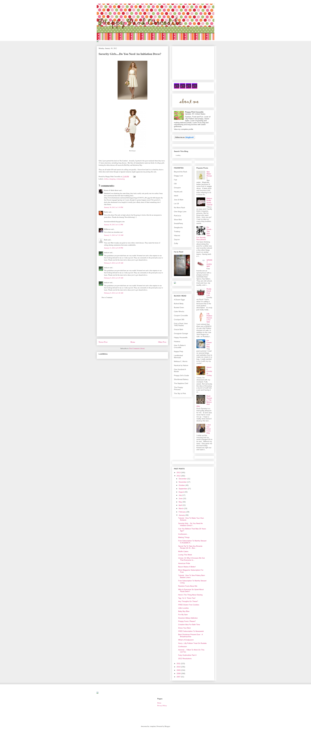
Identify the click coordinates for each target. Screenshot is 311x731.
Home (132, 342)
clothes (106, 179)
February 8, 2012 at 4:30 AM (113, 293)
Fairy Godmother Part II (187, 655)
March (181, 508)
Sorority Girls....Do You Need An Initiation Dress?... (190, 524)
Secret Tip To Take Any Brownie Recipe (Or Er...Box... (190, 547)
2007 (179, 677)
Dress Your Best (184, 628)
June (180, 498)
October (182, 485)
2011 (178, 663)
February (182, 512)
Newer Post (103, 342)
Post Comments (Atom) (137, 348)
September (183, 489)
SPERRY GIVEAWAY (209, 263)
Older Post (162, 342)
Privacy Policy (162, 705)
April (180, 505)
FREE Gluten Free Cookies (188, 605)
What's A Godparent (186, 640)
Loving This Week (185, 555)
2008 (179, 673)
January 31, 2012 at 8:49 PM (113, 248)
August (181, 492)
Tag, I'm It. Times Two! (186, 598)
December (183, 479)
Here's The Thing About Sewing (190, 595)
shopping (112, 179)
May (180, 502)
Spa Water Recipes (209, 175)
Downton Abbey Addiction (188, 618)
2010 (179, 667)
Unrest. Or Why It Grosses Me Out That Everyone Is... (191, 559)
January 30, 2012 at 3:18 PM (113, 207)
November (183, 482)
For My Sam (183, 615)
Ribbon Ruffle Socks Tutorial (209, 201)
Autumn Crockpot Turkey (209, 371)
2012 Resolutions (185, 658)
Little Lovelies (183, 608)
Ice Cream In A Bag (209, 343)
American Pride (184, 563)
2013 (179, 472)
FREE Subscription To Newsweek (191, 631)
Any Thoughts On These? (188, 601)
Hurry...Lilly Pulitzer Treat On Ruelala (192, 643)
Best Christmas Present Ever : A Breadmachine (190, 635)
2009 (179, 670)
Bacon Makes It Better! (187, 567)
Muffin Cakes (183, 551)
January (182, 515)
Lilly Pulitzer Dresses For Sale (209, 318)
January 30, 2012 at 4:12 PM (113, 224)
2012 (179, 476)
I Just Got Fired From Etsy (209, 429)
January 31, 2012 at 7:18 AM (113, 235)
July (180, 495)
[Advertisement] (132, 319)
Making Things (184, 537)
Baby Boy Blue (183, 611)
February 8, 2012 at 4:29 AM (113, 263)
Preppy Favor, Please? (187, 621)
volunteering (120, 179)
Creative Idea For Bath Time (189, 624)
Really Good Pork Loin (209, 292)
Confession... (183, 534)
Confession (182, 646)
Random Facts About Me (187, 586)
